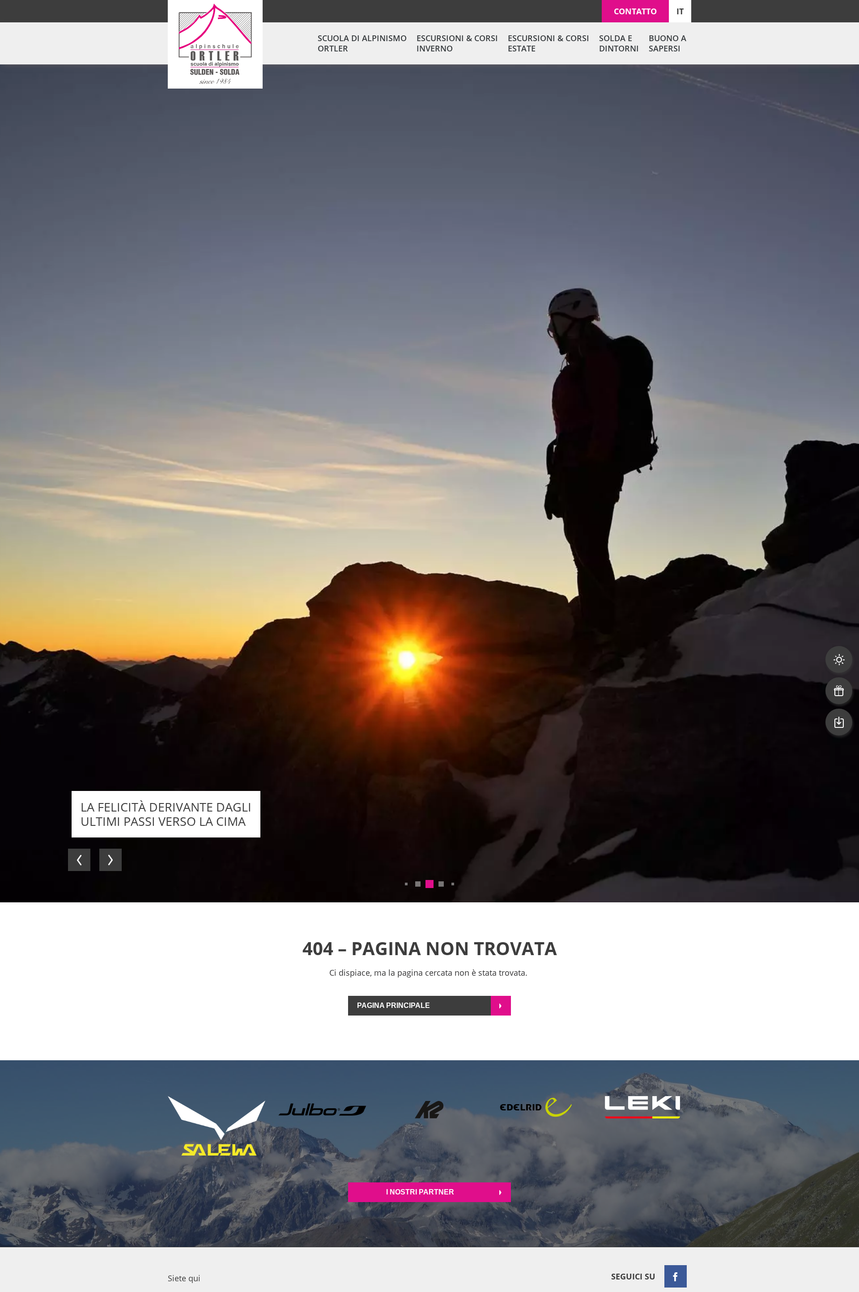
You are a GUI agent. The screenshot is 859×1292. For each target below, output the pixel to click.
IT (680, 11)
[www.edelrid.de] (536, 1126)
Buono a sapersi (667, 43)
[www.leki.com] (642, 1126)
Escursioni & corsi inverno (457, 43)
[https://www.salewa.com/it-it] (216, 1126)
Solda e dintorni (619, 43)
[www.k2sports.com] (429, 1126)
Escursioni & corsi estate (548, 43)
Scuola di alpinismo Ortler (362, 43)
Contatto (635, 11)
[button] (79, 860)
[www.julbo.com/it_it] (323, 1126)
